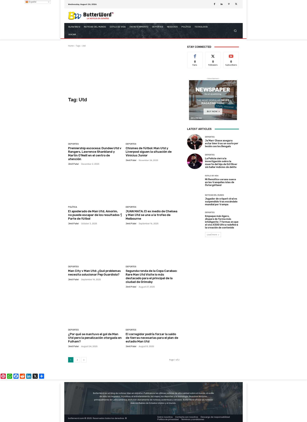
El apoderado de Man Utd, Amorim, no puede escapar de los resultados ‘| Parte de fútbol (95, 214)
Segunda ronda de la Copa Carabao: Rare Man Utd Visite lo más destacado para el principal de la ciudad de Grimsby (151, 276)
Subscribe (231, 54)
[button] (235, 31)
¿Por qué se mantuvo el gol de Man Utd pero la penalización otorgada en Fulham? (95, 337)
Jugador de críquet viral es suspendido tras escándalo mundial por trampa (221, 201)
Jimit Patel (73, 164)
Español (32, 2)
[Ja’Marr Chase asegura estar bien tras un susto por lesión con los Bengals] (195, 142)
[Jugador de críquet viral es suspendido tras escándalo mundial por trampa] (195, 200)
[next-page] (84, 359)
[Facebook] (214, 4)
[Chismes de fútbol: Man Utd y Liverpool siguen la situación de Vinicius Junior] (152, 123)
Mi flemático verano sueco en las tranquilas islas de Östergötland (220, 182)
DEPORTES (73, 144)
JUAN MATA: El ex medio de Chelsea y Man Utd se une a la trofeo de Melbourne (151, 214)
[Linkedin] (221, 4)
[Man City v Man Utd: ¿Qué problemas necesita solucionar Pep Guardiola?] (95, 246)
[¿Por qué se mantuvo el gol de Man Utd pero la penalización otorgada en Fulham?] (95, 309)
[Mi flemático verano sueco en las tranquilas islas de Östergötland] (195, 180)
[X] (236, 4)
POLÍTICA (72, 207)
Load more (212, 234)
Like (195, 54)
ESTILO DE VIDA (211, 176)
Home (71, 45)
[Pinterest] (229, 4)
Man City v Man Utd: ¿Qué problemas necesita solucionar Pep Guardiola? (94, 272)
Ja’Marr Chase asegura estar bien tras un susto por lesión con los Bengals (221, 143)
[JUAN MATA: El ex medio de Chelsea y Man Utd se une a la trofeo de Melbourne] (152, 187)
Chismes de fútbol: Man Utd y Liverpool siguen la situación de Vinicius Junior (149, 151)
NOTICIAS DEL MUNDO (214, 195)
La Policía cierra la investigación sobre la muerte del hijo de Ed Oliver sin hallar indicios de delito (221, 163)
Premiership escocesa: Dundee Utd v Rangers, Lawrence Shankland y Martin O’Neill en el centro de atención (94, 153)
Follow (213, 54)
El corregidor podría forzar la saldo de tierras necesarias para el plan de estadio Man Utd (152, 337)
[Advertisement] (123, 72)
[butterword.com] (91, 16)
